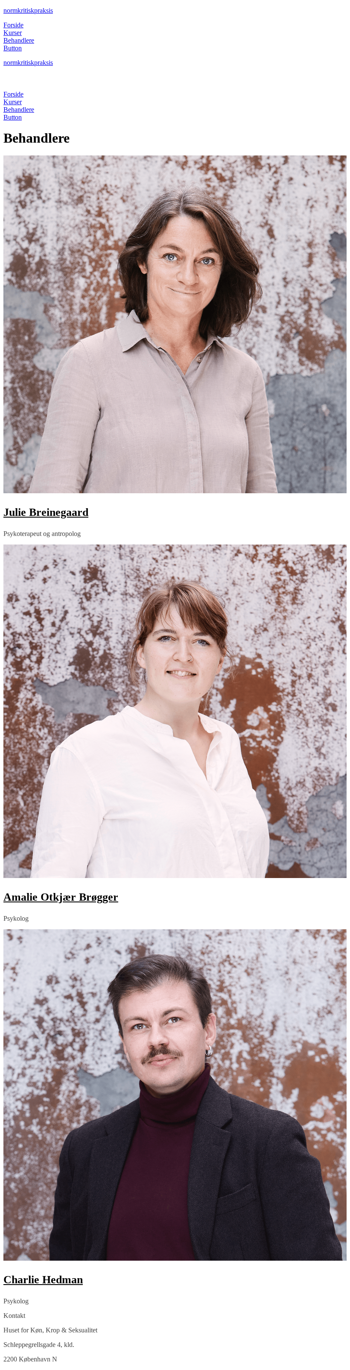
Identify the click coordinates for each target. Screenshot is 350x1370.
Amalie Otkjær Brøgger (60, 897)
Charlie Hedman (43, 1279)
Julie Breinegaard (45, 512)
